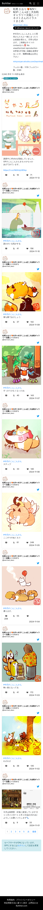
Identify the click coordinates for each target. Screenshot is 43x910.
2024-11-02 (34, 768)
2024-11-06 (34, 472)
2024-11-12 (35, 178)
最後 (34, 831)
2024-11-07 (34, 398)
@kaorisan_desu (20, 25)
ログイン (21, 845)
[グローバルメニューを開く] (38, 3)
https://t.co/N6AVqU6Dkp (15, 170)
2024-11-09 (34, 325)
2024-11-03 (34, 695)
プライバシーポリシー (25, 900)
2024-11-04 (34, 621)
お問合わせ (33, 903)
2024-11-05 (34, 545)
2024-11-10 (35, 251)
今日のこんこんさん (10, 78)
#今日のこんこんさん (12, 241)
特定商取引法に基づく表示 (15, 903)
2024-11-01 (35, 825)
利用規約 (11, 900)
